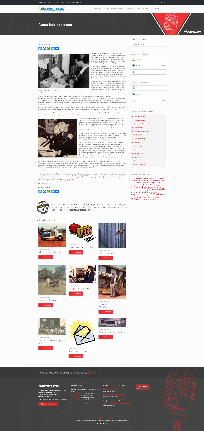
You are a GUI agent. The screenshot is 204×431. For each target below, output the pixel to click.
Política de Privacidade (97, 417)
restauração (145, 195)
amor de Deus (136, 178)
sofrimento (143, 197)
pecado (155, 190)
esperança (136, 185)
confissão (133, 183)
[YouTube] (161, 2)
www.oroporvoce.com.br (88, 393)
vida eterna (141, 199)
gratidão (151, 185)
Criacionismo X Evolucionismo (143, 124)
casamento (161, 178)
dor (131, 185)
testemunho (151, 197)
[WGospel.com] (51, 9)
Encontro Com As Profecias (142, 131)
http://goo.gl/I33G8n (66, 180)
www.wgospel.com (86, 395)
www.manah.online (85, 399)
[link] (103, 9)
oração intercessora (136, 190)
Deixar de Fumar (139, 127)
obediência (154, 187)
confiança (146, 180)
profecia (158, 192)
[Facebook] (159, 2)
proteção (133, 195)
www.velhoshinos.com (87, 397)
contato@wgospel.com (74, 2)
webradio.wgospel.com (85, 403)
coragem (153, 183)
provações (139, 195)
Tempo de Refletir (139, 164)
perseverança (134, 192)
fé (147, 185)
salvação (160, 194)
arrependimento (152, 178)
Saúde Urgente (138, 157)
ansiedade (144, 178)
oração (161, 187)
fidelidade (143, 185)
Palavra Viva (138, 150)
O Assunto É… (138, 142)
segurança (135, 197)
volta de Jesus (154, 199)
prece (143, 192)
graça (156, 185)
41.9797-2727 (59, 2)
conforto (139, 183)
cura (157, 183)
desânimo (162, 183)
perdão (161, 189)
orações (147, 189)
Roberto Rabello (139, 153)
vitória (147, 199)
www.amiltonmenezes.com (83, 401)
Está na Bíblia (138, 135)
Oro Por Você (138, 146)
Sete (135, 161)
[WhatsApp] (156, 2)
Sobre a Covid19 (109, 417)
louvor (136, 187)
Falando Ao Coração (140, 138)
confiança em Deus (157, 181)
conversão (145, 183)
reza (152, 194)
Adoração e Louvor (140, 120)
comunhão (136, 180)
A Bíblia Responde (139, 116)
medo (141, 187)
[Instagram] (164, 2)
